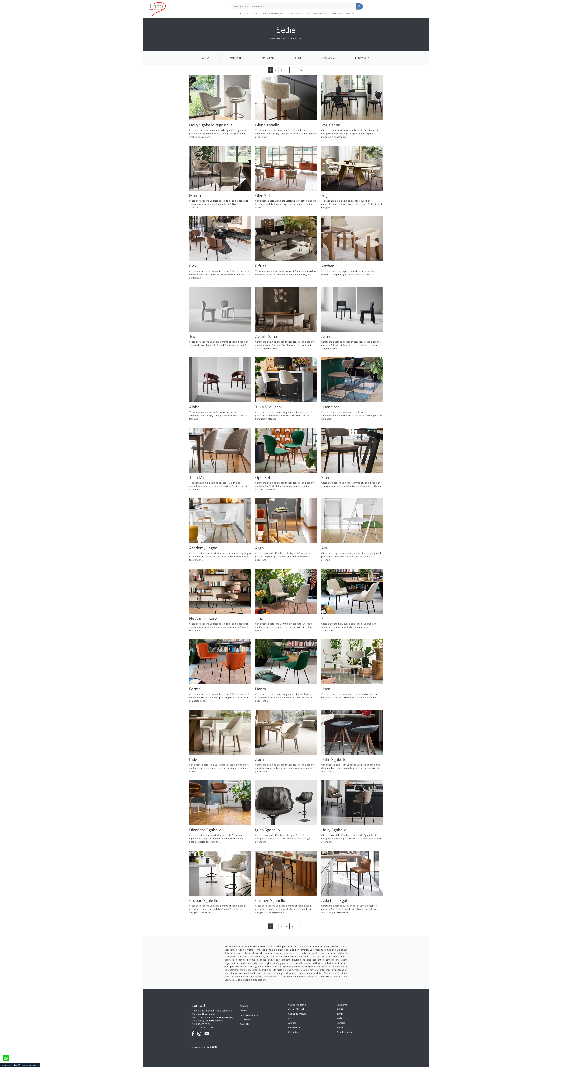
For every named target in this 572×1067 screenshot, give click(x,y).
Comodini (293, 1031)
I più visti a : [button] (363, 57)
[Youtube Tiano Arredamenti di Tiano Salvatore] (207, 1034)
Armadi (292, 1022)
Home (272, 38)
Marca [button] (205, 57)
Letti (290, 1018)
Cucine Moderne (297, 1004)
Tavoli (340, 1013)
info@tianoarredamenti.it (212, 1020)
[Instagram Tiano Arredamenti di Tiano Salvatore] (199, 1034)
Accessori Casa (295, 13)
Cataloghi (336, 13)
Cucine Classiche (297, 1009)
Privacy (4, 1065)
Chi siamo (243, 13)
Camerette (294, 1027)
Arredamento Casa (273, 13)
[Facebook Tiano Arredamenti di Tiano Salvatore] (192, 1034)
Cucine (255, 13)
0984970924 (203, 1023)
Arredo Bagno (344, 1031)
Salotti (340, 1009)
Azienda (244, 1005)
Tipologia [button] (328, 57)
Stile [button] (298, 57)
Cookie (13, 1065)
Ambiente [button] (236, 57)
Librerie (341, 1022)
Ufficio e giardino (318, 13)
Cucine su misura (297, 1013)
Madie (340, 1027)
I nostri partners (249, 1014)
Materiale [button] (268, 57)
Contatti (351, 13)
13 (301, 70)
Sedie (299, 38)
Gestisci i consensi (30, 1065)
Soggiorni (342, 1004)
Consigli (244, 1010)
